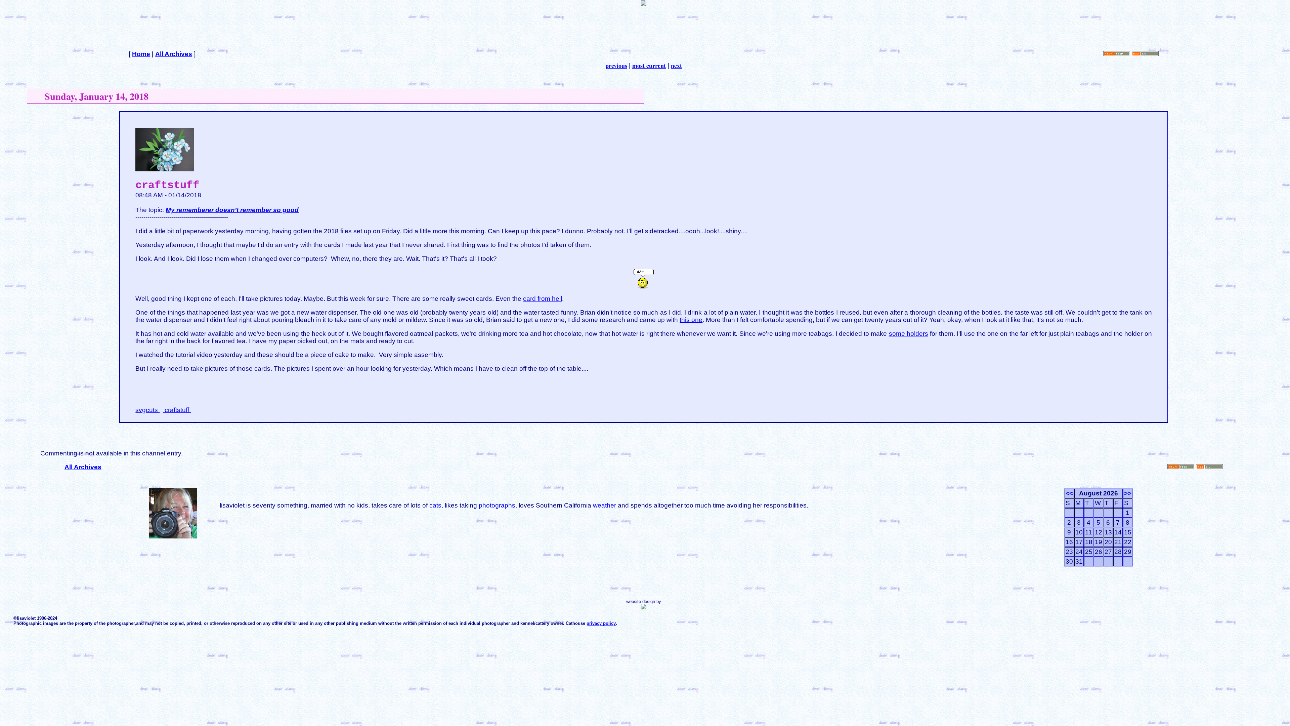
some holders (908, 333)
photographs (497, 505)
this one (691, 319)
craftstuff (177, 409)
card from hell (542, 298)
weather (604, 505)
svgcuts (147, 409)
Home (141, 53)
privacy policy (601, 623)
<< (1069, 493)
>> (1127, 493)
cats (435, 505)
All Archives (173, 53)
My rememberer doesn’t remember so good (232, 209)
